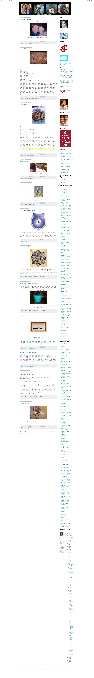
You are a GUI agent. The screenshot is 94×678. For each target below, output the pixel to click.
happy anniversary (30, 43)
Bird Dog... (24, 161)
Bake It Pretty (64, 507)
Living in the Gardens (66, 412)
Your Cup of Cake (65, 212)
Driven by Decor (65, 364)
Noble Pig (63, 517)
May (70, 587)
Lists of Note (64, 435)
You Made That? (64, 240)
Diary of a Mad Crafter (67, 396)
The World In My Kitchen (67, 264)
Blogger (53, 675)
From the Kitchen (65, 187)
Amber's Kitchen (65, 327)
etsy (25, 348)
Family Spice (64, 237)
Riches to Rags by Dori (67, 390)
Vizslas (61, 86)
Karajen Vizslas (65, 152)
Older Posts (54, 431)
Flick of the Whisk (65, 195)
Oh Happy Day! (64, 456)
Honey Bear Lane (65, 383)
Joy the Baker (64, 333)
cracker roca (26, 155)
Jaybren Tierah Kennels (67, 153)
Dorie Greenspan (65, 309)
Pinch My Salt (64, 270)
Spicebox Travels (65, 265)
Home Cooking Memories (66, 227)
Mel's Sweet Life (65, 406)
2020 (69, 535)
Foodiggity (63, 446)
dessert (71, 71)
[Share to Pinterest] (44, 41)
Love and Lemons (65, 232)
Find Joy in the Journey (67, 398)
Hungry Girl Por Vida (66, 217)
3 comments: (35, 396)
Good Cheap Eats (65, 299)
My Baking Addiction (66, 304)
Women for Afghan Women (28, 352)
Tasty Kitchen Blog (65, 315)
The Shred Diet (69, 79)
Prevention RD (64, 211)
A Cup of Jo (64, 355)
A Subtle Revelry (65, 464)
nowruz (25, 204)
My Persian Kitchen (65, 314)
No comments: (36, 97)
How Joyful (63, 437)
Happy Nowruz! (24, 184)
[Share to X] (42, 41)
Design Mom (63, 403)
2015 (69, 546)
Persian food (26, 278)
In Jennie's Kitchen (66, 286)
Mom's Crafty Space (65, 409)
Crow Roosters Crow (65, 440)
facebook (26, 427)
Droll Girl (63, 444)
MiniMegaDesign (64, 395)
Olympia (71, 82)
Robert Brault (64, 453)
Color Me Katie (64, 490)
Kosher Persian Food (66, 221)
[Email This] (40, 41)
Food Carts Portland (66, 311)
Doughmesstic (64, 454)
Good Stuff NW (64, 317)
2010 (69, 560)
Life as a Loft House (66, 234)
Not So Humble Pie (65, 250)
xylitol (61, 87)
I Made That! (64, 294)
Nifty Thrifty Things (66, 399)
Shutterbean (64, 276)
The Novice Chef (65, 229)
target (28, 311)
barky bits (68, 86)
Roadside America (65, 486)
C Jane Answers (64, 476)
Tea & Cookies (64, 274)
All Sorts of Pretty (66, 371)
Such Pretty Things (65, 471)
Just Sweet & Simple (66, 367)
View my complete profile (62, 551)
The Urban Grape (65, 281)
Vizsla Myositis (65, 169)
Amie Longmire (64, 389)
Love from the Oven (65, 239)
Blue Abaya (63, 354)
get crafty (65, 77)
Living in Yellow (65, 346)
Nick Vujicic (68, 85)
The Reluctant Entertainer (64, 504)
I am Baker (63, 320)
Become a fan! (24, 403)
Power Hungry (64, 190)
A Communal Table (65, 261)
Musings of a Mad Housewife (65, 494)
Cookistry (63, 236)
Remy (32, 178)
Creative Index (64, 368)
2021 (69, 533)
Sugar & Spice (64, 202)
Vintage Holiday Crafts (67, 474)
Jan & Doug (63, 182)
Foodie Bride (64, 330)
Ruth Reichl (64, 252)
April (71, 590)
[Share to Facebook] (43, 41)
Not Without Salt (65, 230)
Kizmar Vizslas (64, 155)
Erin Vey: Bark (64, 498)
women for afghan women (29, 366)
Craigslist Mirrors (65, 352)
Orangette (63, 483)
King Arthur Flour (65, 258)
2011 (69, 558)
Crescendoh (63, 434)
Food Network (64, 338)
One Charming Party (65, 425)
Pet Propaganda (64, 172)
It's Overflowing (65, 411)
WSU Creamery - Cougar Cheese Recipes (66, 278)
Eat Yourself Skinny (66, 209)
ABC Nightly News (32, 355)
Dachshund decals (37, 339)
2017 (69, 540)
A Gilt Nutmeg (64, 200)
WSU (68, 75)
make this (37, 98)
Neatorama (63, 522)
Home (38, 431)
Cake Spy (63, 510)
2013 (69, 552)
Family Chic (64, 374)
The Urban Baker (65, 259)
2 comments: (35, 41)
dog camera (26, 241)
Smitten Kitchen (65, 332)
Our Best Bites (64, 405)
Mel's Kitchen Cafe (65, 326)
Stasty (62, 457)
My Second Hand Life (66, 373)
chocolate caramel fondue (29, 398)
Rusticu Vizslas (65, 165)
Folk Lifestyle (64, 385)
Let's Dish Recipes (65, 280)
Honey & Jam (64, 329)
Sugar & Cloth (64, 443)
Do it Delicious (65, 273)
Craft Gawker (64, 460)
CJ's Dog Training (65, 170)
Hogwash (62, 226)
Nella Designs (64, 408)
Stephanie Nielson (65, 180)
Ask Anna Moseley (65, 413)
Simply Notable (64, 422)
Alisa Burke (64, 343)
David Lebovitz (64, 312)
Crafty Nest (64, 459)
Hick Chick (63, 318)
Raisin (29, 178)
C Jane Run (63, 179)
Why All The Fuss (65, 349)
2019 (69, 537)
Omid (36, 43)
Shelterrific (64, 513)
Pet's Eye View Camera (27, 210)
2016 (69, 543)
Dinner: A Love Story (66, 205)
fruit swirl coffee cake (29, 98)
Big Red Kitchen (65, 214)
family (61, 74)
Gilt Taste (63, 224)
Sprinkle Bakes (64, 249)
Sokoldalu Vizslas (65, 158)
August (71, 579)
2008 (69, 660)
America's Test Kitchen (67, 262)
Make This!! (24, 49)
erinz (62, 537)
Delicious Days (64, 255)
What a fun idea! (25, 232)
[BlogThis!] (41, 41)
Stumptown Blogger (65, 477)
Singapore (62, 81)
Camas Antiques (64, 492)
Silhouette (63, 393)
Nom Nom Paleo (64, 193)
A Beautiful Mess (65, 351)
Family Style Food (65, 271)
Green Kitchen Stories (66, 215)
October (71, 572)
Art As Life (64, 377)
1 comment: (35, 176)
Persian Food (24, 247)
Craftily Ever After (66, 480)
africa (71, 81)
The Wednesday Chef (65, 208)
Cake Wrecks (64, 516)
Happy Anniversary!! (27, 19)
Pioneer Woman (64, 519)
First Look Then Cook (66, 256)
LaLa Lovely (64, 358)
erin (25, 43)
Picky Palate (64, 245)
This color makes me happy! (29, 283)
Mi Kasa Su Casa (65, 526)
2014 (69, 549)
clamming (64, 82)
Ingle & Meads (64, 163)
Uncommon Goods (64, 467)
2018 (69, 539)
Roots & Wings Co (65, 501)
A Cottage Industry (65, 376)
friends (62, 71)
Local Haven (64, 357)
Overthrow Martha (65, 359)
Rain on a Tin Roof (65, 365)
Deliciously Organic (66, 243)
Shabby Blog (64, 485)
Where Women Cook (65, 302)
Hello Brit (63, 432)
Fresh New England (65, 268)
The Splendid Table (65, 206)
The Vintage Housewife (66, 479)
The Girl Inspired (65, 379)
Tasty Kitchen (64, 323)
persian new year (31, 204)
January (71, 654)
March (71, 593)
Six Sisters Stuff (65, 420)
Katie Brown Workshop (66, 466)
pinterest (70, 76)
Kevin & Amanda (64, 290)
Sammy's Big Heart (65, 166)
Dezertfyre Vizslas (65, 156)
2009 (69, 657)
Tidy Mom (63, 370)
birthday (62, 76)
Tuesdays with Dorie (66, 308)
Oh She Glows (64, 189)
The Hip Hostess (65, 505)
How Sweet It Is (65, 223)
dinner (66, 72)
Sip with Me (64, 380)
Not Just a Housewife (66, 473)
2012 (69, 555)
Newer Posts (23, 431)
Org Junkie (63, 514)
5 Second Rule (64, 192)
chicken (25, 178)
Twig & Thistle (64, 428)
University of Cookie (66, 301)
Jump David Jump (65, 500)
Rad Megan (63, 438)
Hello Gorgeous (64, 382)
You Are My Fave (65, 447)
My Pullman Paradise (66, 470)
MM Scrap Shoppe (65, 416)
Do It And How (64, 362)
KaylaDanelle (64, 426)
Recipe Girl (64, 284)
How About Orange (65, 441)
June (71, 584)
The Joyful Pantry (65, 199)
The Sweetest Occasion (66, 451)
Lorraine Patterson (65, 482)
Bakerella (63, 511)
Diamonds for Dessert (66, 298)
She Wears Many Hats (66, 429)
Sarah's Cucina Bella (66, 233)
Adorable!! (23, 316)
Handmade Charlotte (65, 361)
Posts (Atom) (31, 433)
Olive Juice (64, 324)
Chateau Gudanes (65, 348)
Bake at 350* (64, 291)
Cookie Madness (64, 335)
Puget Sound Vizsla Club (67, 159)
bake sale (66, 80)
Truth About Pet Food (66, 168)
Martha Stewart (64, 283)
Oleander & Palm (65, 423)
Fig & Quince (64, 218)
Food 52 (62, 203)
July (71, 581)
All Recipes (64, 336)
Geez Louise (64, 345)
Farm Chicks (64, 508)
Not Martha (63, 520)
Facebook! (47, 421)
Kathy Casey (64, 321)
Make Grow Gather (65, 431)
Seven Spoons (64, 253)
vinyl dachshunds (30, 348)
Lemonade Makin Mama (66, 415)
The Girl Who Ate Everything (65, 288)
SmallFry (63, 392)
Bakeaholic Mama (65, 242)
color (25, 311)
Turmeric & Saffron (65, 220)
